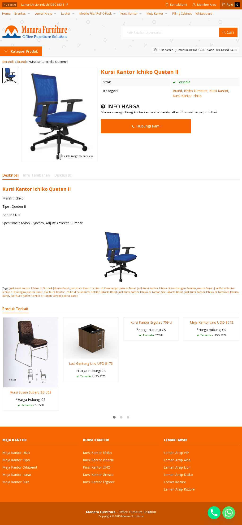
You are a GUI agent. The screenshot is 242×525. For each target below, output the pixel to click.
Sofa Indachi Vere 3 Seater (40, 7)
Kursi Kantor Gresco (98, 474)
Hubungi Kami (148, 126)
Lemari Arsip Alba (177, 460)
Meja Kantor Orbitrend (19, 467)
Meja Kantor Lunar (16, 474)
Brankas (20, 14)
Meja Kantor (155, 14)
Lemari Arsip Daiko (178, 474)
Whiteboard (203, 14)
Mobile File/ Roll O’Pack (95, 14)
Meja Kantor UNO (16, 452)
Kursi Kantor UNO (96, 467)
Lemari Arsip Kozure (179, 489)
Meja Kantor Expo (16, 460)
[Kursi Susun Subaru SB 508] (30, 352)
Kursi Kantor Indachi (98, 460)
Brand (177, 91)
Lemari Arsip (43, 14)
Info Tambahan (36, 175)
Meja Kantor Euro (16, 482)
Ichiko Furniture (195, 91)
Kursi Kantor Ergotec (99, 482)
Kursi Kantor (129, 14)
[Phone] (214, 512)
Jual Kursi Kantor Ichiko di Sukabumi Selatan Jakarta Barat (80, 292)
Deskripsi (10, 175)
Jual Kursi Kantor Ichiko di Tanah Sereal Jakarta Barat (44, 295)
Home (6, 14)
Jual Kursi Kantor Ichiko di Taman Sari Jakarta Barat (150, 292)
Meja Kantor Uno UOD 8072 (211, 322)
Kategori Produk (24, 51)
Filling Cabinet (182, 14)
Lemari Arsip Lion (177, 467)
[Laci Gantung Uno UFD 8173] (90, 337)
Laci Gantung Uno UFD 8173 (91, 363)
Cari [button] (230, 32)
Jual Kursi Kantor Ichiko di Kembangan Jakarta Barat (103, 288)
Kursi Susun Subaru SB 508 (30, 392)
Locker (65, 14)
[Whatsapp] (228, 512)
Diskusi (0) (63, 175)
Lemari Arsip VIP (176, 452)
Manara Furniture (132, 516)
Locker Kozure (175, 482)
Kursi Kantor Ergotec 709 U (151, 322)
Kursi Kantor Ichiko (187, 95)
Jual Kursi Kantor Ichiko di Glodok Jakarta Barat (39, 288)
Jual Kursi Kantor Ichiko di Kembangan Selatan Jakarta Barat (175, 288)
